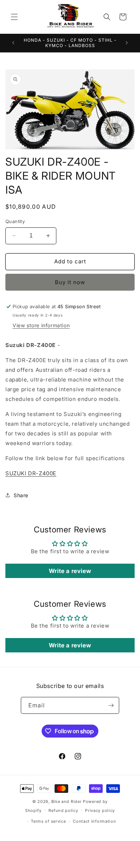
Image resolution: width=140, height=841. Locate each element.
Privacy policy (100, 810)
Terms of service (48, 821)
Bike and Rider (66, 801)
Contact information (94, 821)
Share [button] (21, 495)
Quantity (15, 221)
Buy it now (70, 282)
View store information (41, 325)
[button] (14, 17)
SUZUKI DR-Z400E (30, 473)
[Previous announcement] (13, 43)
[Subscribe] (111, 705)
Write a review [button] (70, 570)
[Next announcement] (127, 43)
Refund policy (63, 810)
